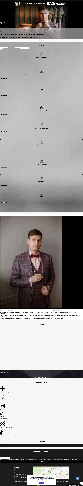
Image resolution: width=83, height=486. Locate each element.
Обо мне (26, 3)
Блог (44, 3)
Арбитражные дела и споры (41, 128)
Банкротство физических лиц (41, 92)
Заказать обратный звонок (51, 3)
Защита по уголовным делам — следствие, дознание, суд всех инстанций (41, 74)
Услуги (30, 3)
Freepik (45, 485)
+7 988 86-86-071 (3, 374)
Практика (35, 3)
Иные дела (41, 199)
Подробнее (4, 78)
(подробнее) (50, 477)
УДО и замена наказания (41, 57)
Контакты (40, 3)
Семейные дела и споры (41, 164)
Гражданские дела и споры (42, 145)
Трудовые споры (41, 181)
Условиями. (66, 481)
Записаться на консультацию (74, 485)
